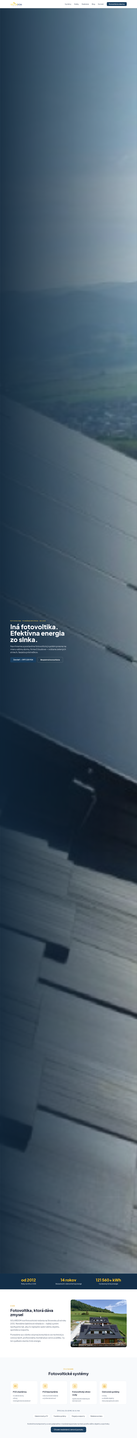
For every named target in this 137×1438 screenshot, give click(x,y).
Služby (76, 4)
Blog (93, 4)
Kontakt (101, 4)
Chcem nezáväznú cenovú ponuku (68, 1429)
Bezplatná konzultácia (50, 660)
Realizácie (85, 4)
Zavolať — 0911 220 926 (23, 660)
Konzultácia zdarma (117, 4)
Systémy (68, 4)
